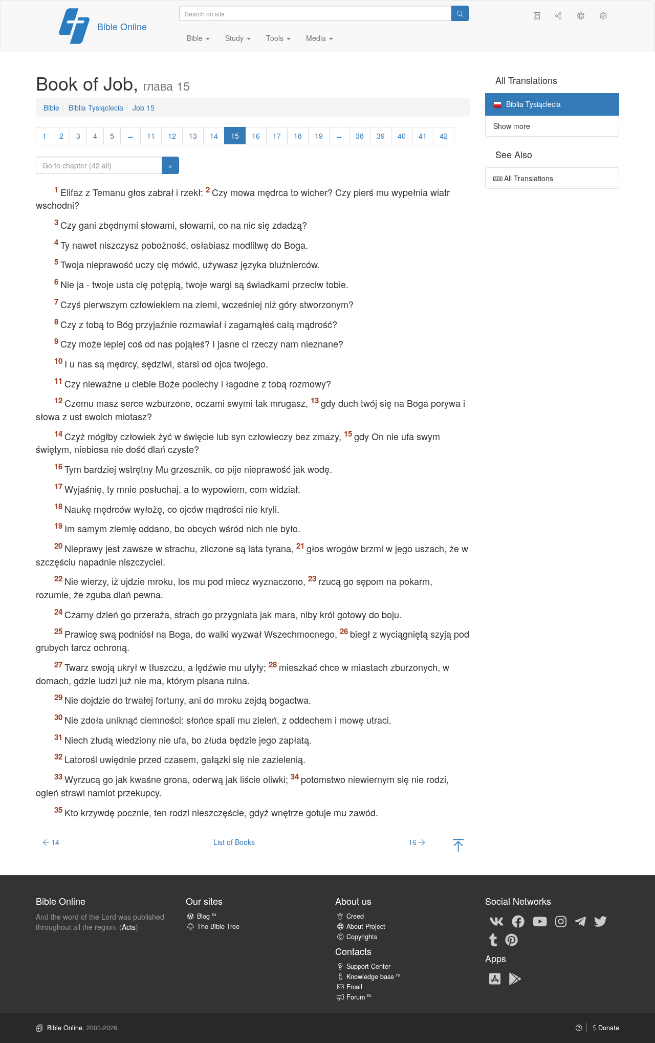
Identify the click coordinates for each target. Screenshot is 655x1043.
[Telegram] (580, 920)
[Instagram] (560, 920)
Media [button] (317, 38)
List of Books (234, 842)
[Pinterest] (511, 939)
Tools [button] (276, 38)
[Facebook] (518, 920)
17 (277, 136)
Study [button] (235, 38)
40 (402, 136)
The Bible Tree (218, 926)
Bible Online (122, 26)
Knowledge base (373, 976)
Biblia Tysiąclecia (96, 107)
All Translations (527, 178)
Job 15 (144, 107)
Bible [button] (196, 38)
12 (172, 136)
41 (423, 136)
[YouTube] (540, 920)
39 (381, 136)
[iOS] (494, 978)
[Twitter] (600, 920)
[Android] (515, 978)
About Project (365, 926)
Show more (511, 126)
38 (360, 136)
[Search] (460, 13)
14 (214, 136)
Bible (51, 107)
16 (256, 136)
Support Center (368, 966)
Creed (355, 916)
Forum (358, 997)
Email (354, 986)
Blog (206, 916)
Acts (129, 927)
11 (151, 136)
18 (298, 136)
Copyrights (361, 936)
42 (444, 136)
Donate (607, 1027)
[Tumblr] (493, 939)
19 (319, 136)
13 (193, 136)
